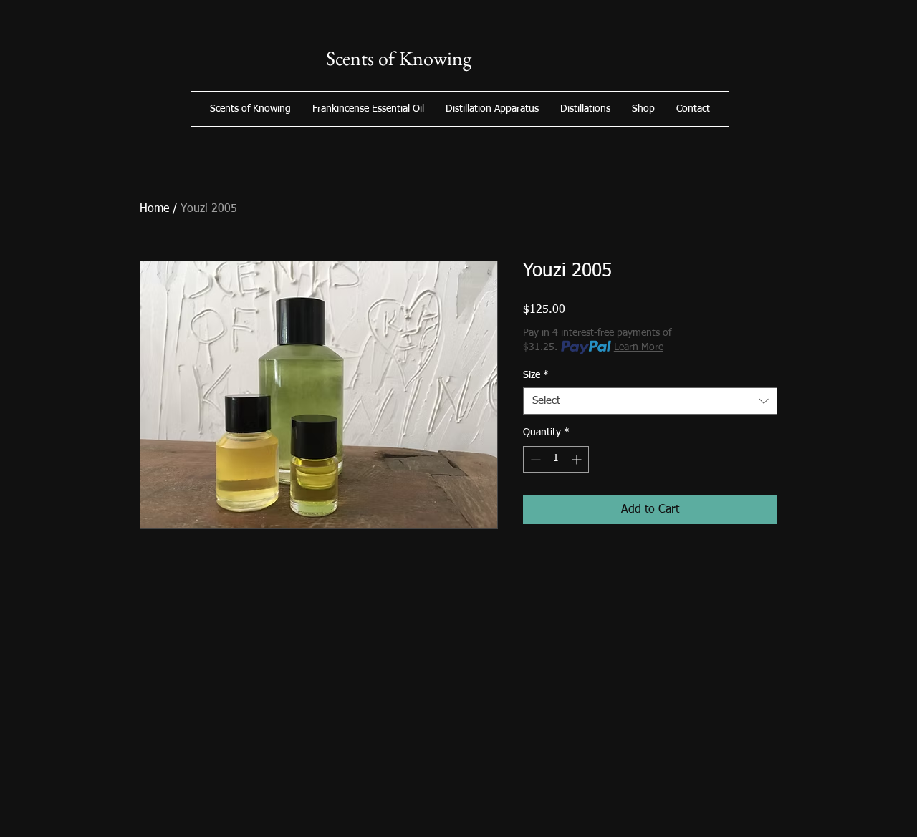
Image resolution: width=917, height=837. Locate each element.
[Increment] (578, 459)
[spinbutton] (556, 459)
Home (154, 209)
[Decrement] (534, 459)
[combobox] (650, 401)
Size (536, 375)
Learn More (638, 347)
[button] (643, 109)
